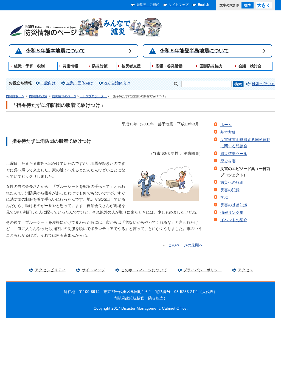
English (203, 5)
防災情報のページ (64, 96)
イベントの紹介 (233, 220)
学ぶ (224, 197)
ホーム (226, 125)
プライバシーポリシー (202, 270)
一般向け (48, 83)
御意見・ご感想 (147, 5)
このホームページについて (144, 270)
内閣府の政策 (38, 96)
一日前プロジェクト (93, 96)
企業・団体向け (79, 83)
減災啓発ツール (233, 154)
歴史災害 (228, 161)
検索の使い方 (263, 84)
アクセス (245, 270)
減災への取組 (231, 182)
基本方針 (228, 132)
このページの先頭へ (185, 245)
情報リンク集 (231, 213)
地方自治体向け (116, 83)
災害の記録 (230, 190)
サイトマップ (179, 5)
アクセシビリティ (50, 270)
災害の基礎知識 (233, 205)
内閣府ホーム (15, 96)
